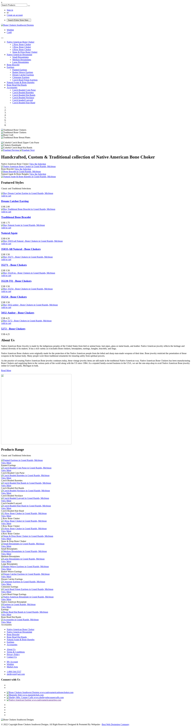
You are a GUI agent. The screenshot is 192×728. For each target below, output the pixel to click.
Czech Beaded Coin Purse (24, 90)
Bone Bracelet (13, 65)
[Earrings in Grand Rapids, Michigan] (18, 604)
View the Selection (37, 164)
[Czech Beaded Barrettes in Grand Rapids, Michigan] (25, 475)
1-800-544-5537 (14, 671)
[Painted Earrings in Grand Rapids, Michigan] (22, 460)
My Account (12, 662)
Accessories (12, 87)
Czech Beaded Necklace (23, 97)
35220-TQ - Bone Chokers (16, 280)
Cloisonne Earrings (20, 77)
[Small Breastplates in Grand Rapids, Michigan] (22, 544)
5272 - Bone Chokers (13, 328)
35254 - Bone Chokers (14, 296)
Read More (6, 370)
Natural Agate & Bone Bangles (20, 82)
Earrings (10, 67)
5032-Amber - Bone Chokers (17, 312)
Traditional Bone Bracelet (16, 217)
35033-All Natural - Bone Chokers (21, 249)
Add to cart (6, 196)
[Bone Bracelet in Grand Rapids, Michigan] (21, 171)
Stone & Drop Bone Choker (24, 52)
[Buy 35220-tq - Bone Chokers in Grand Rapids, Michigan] (28, 273)
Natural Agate (9, 233)
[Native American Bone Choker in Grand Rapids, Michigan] (28, 166)
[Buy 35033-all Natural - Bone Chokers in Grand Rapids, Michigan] (32, 241)
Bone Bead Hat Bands (17, 85)
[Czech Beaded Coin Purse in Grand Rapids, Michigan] (26, 468)
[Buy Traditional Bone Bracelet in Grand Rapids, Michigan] (28, 209)
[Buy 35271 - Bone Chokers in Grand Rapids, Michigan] (27, 257)
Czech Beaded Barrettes (23, 92)
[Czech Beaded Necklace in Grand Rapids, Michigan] (25, 490)
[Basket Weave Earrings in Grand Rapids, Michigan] (25, 566)
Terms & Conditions (16, 652)
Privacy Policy (13, 654)
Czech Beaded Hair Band (23, 102)
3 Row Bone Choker (21, 47)
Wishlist (10, 664)
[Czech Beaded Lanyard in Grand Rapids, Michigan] (25, 498)
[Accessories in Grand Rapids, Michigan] (20, 619)
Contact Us (12, 657)
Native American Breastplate (19, 54)
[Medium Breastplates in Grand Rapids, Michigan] (24, 551)
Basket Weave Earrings (22, 72)
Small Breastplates (20, 57)
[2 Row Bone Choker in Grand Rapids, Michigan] (24, 513)
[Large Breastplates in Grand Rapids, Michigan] (23, 559)
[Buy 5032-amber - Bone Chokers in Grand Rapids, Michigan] (29, 305)
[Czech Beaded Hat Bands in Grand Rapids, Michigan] (26, 483)
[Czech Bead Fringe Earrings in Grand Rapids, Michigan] (27, 589)
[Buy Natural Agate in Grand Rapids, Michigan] (23, 225)
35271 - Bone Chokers (14, 264)
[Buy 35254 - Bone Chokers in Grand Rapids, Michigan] (27, 289)
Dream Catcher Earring (15, 201)
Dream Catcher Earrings (23, 75)
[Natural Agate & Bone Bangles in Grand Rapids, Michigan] (28, 176)
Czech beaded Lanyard (22, 100)
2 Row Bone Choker (21, 44)
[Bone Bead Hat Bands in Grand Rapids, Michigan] (24, 612)
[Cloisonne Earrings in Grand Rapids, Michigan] (23, 581)
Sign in (10, 10)
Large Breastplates (20, 62)
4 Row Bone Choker (21, 49)
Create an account (15, 15)
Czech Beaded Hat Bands (23, 95)
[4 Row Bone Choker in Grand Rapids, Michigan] (24, 528)
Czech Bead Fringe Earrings (25, 80)
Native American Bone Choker (20, 42)
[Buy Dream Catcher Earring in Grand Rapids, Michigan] (27, 193)
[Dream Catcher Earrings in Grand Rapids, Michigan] (25, 574)
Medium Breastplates (21, 59)
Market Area (12, 667)
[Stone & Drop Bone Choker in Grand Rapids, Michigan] (27, 536)
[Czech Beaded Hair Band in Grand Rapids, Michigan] (26, 506)
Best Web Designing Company (115, 724)
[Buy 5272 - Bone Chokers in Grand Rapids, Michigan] (26, 321)
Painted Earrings (19, 70)
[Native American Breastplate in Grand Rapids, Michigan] (27, 597)
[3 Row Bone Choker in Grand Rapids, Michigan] (24, 521)
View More (6, 463)
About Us (11, 649)
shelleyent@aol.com (16, 674)
